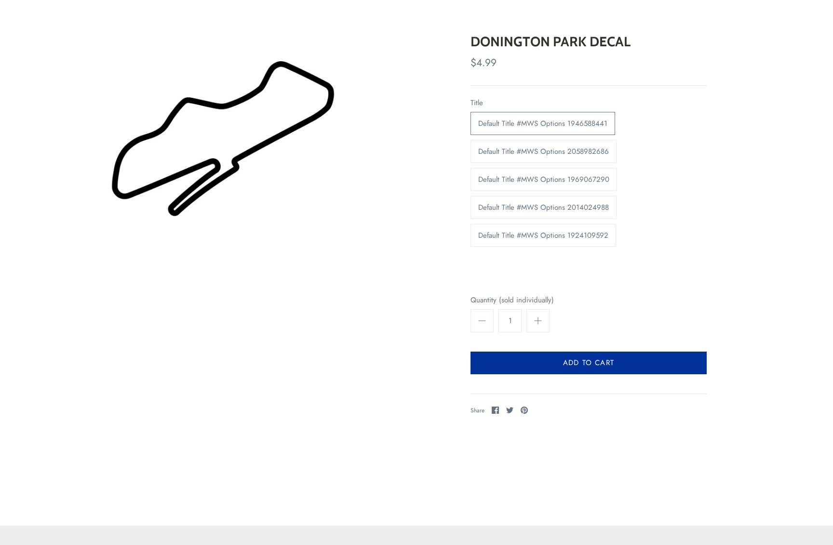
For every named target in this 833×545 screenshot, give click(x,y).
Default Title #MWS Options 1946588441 (542, 123)
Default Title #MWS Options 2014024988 (543, 207)
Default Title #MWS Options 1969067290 (543, 179)
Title (476, 103)
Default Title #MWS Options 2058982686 (543, 151)
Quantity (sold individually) (512, 300)
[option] (227, 137)
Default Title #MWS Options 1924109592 (543, 235)
